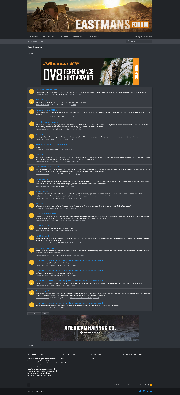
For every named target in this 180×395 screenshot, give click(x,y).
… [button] (37, 314)
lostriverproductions (42, 94)
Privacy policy (137, 385)
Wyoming (73, 208)
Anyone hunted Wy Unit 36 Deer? (47, 110)
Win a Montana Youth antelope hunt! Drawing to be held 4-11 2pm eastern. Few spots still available (70, 260)
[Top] (148, 385)
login (92, 358)
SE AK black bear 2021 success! (47, 122)
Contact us (117, 385)
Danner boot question (43, 291)
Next (44, 314)
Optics (71, 149)
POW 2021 (39, 134)
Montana (80, 94)
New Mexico (81, 220)
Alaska (78, 129)
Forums (61, 358)
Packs (72, 186)
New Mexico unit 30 (43, 226)
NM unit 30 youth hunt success (46, 214)
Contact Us (62, 362)
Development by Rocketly (36, 391)
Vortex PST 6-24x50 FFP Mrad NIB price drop (51, 144)
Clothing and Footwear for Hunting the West (84, 298)
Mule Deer (73, 117)
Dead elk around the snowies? (46, 90)
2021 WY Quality (41, 100)
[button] (40, 37)
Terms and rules (127, 385)
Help (145, 385)
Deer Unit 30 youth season (45, 248)
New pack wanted (42, 179)
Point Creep (40, 203)
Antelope (73, 105)
